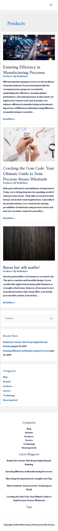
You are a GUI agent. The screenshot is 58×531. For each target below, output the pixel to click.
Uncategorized (10, 400)
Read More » (9, 119)
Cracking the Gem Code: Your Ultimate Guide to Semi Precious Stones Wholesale (28, 172)
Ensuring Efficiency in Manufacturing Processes (24, 68)
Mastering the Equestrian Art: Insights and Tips (29, 478)
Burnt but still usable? (21, 266)
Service (6, 391)
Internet (7, 381)
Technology (9, 395)
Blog (5, 377)
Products (7, 76)
